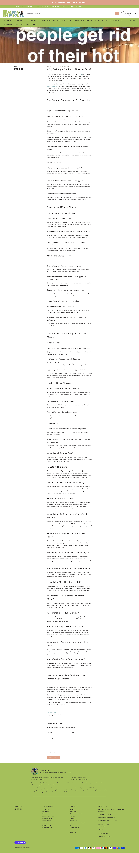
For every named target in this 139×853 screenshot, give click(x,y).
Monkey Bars (32, 20)
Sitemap (72, 818)
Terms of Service (74, 827)
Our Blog (36, 25)
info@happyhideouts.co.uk (109, 817)
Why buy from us (18, 6)
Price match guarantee (30, 6)
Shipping (47, 6)
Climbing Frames (45, 20)
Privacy (63, 6)
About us (72, 816)
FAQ (58, 6)
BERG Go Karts (73, 20)
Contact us (53, 6)
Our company (7, 20)
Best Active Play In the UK (77, 823)
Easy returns (40, 6)
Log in (133, 20)
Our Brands (25, 25)
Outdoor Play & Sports (11, 25)
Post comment (53, 757)
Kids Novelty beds (59, 20)
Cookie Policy (79, 6)
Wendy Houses (118, 20)
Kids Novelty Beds (47, 827)
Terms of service (70, 6)
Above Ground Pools (88, 20)
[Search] (117, 13)
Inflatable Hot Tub (104, 20)
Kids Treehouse (46, 823)
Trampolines (19, 20)
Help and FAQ (74, 821)
